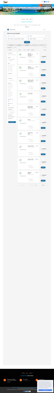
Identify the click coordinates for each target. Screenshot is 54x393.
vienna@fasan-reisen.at (34, 5)
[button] (44, 1)
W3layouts (34, 388)
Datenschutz (14, 387)
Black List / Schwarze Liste (31, 387)
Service (23, 387)
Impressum (17, 387)
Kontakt (26, 387)
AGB (20, 387)
